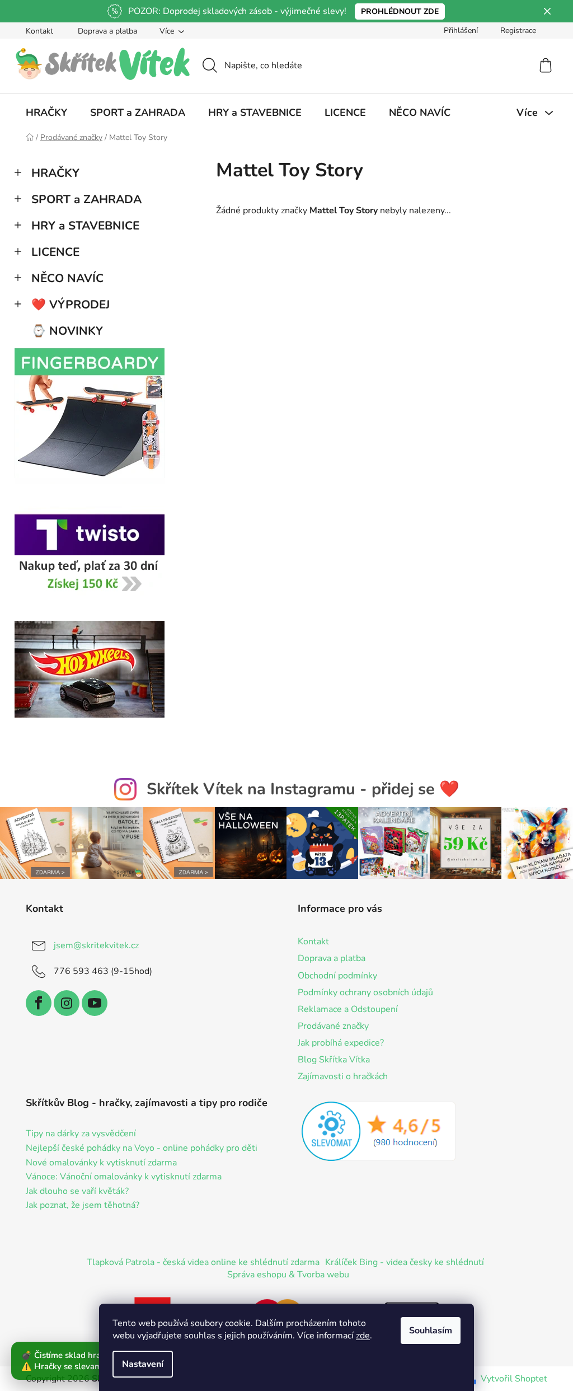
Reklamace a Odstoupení (348, 1009)
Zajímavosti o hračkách (343, 1076)
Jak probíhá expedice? (341, 1043)
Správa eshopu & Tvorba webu (288, 1274)
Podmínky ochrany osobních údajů (365, 992)
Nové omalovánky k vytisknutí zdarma (101, 1163)
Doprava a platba (107, 31)
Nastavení (142, 1364)
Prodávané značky (333, 1026)
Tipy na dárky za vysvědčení (81, 1134)
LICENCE (55, 252)
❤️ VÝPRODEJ (70, 304)
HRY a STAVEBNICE (85, 225)
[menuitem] (46, 112)
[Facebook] (38, 1003)
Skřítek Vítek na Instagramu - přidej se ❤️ (303, 789)
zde (363, 1335)
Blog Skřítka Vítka (334, 1059)
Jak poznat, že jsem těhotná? (82, 1206)
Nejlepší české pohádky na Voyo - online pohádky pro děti (141, 1149)
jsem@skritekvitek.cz (96, 945)
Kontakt (39, 31)
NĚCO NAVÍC (67, 278)
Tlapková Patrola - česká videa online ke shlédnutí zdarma (203, 1262)
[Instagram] (66, 1003)
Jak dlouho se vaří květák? (77, 1192)
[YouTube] (94, 1003)
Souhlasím (430, 1330)
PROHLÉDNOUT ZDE (400, 11)
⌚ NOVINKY (67, 331)
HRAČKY (55, 173)
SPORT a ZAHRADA (86, 199)
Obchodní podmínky (337, 976)
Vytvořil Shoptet (514, 1379)
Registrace (518, 30)
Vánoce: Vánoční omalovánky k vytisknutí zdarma (124, 1177)
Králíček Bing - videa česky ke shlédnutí (404, 1262)
